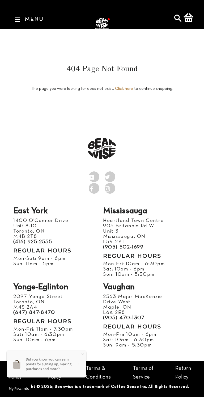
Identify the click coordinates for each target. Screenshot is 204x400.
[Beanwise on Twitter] (110, 175)
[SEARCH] (178, 19)
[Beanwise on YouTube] (94, 175)
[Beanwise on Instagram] (110, 187)
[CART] (188, 19)
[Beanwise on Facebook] (94, 187)
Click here (124, 89)
